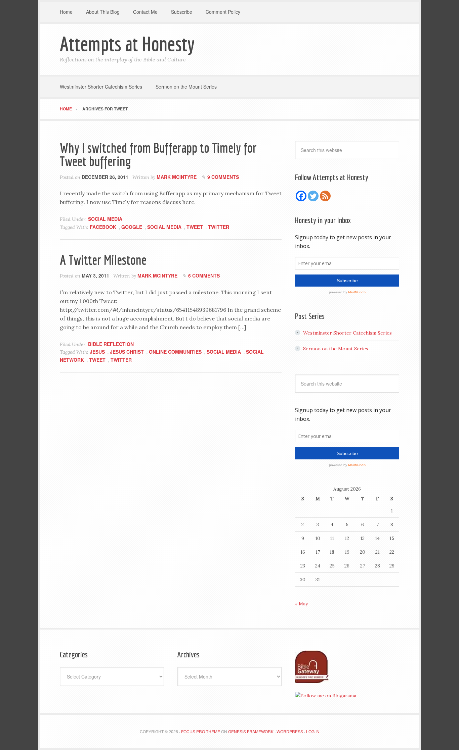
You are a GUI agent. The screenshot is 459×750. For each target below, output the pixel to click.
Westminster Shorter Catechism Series (347, 333)
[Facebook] (301, 196)
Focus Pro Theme (200, 731)
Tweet (194, 226)
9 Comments (223, 176)
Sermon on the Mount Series (335, 349)
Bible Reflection (111, 344)
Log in (313, 731)
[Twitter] (313, 196)
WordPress (290, 731)
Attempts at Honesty (127, 43)
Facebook (103, 226)
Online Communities (175, 351)
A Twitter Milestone (103, 259)
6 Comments (204, 275)
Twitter (218, 226)
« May (301, 604)
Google (131, 226)
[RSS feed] (325, 196)
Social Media (105, 218)
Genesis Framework (251, 731)
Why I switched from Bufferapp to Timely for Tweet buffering (158, 154)
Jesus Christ (127, 351)
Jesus (97, 351)
